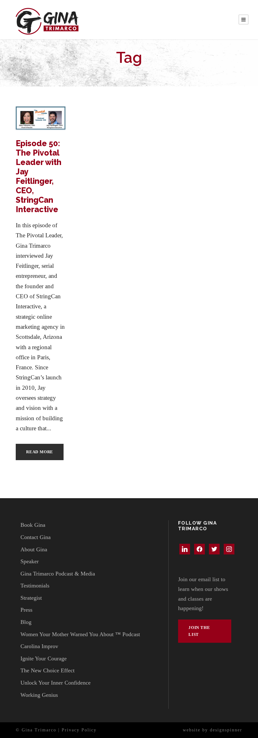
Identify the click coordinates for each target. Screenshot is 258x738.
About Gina (33, 549)
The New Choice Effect (47, 670)
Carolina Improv (39, 646)
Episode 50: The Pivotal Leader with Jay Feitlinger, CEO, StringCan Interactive (38, 176)
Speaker (29, 561)
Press (26, 610)
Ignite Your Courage (43, 658)
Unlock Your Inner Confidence (55, 683)
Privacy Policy (79, 730)
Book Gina (32, 525)
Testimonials (34, 585)
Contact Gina (35, 537)
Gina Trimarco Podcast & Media (57, 573)
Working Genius (39, 695)
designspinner (226, 730)
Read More (39, 451)
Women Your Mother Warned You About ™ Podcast (80, 634)
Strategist (31, 598)
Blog (25, 622)
